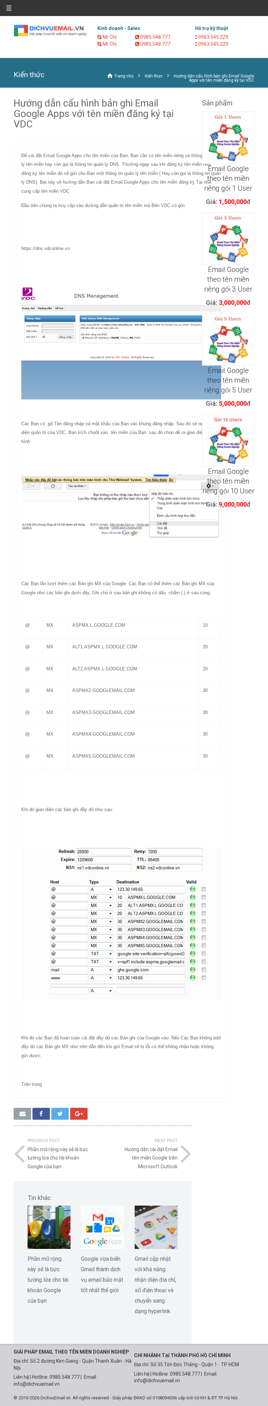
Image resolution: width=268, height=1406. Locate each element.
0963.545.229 (212, 37)
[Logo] (50, 30)
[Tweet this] (60, 1114)
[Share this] (41, 1114)
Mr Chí (109, 37)
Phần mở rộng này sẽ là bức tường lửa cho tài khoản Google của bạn (48, 1280)
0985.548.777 (154, 37)
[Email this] (22, 1114)
